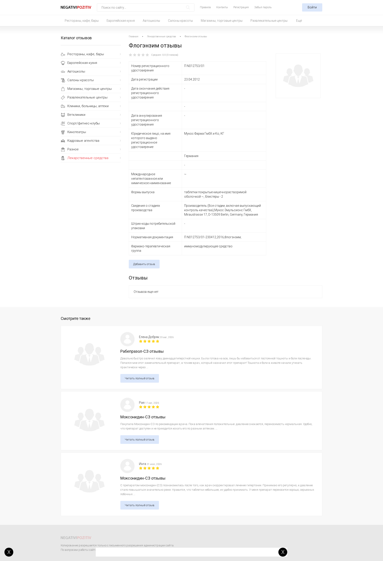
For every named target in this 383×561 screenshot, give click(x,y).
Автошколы (151, 20)
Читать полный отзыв (139, 378)
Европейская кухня (121, 20)
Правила (205, 7)
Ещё (299, 20)
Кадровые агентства (83, 141)
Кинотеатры (76, 132)
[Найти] (188, 7)
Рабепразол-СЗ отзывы (142, 351)
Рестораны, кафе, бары (82, 20)
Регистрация (241, 7)
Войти (312, 7)
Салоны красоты (180, 20)
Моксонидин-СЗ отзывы (143, 417)
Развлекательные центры (268, 20)
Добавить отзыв (144, 264)
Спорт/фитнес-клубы (83, 123)
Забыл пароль (263, 7)
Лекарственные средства (87, 158)
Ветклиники (76, 115)
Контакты (222, 7)
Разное (73, 149)
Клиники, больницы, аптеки (88, 106)
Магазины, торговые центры (221, 20)
